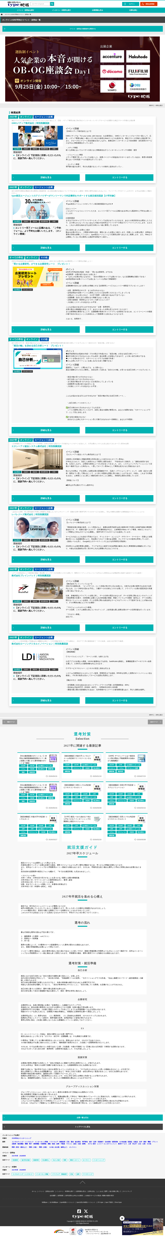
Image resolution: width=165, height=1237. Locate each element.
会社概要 (53, 1195)
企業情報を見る (97, 10)
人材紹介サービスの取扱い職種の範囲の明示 (99, 1195)
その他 (149, 1144)
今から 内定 (56, 1160)
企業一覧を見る (83, 1117)
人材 (129, 1144)
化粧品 (135, 1142)
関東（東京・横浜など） (20, 1147)
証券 (94, 1142)
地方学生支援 (26, 1160)
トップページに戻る (82, 1127)
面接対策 (36, 1160)
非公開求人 (45, 1160)
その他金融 (122, 1142)
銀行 (90, 1142)
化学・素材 (142, 1142)
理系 (65, 1160)
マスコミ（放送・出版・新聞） (76, 1144)
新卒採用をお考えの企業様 (74, 1195)
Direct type (118, 1202)
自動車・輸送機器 (17, 1144)
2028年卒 (22, 1156)
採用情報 (60, 1195)
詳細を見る (46, 177)
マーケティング (87, 1174)
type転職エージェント (67, 1202)
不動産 (63, 1144)
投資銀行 (101, 1142)
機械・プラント (153, 1142)
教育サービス (122, 1144)
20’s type (100, 1202)
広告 (68, 1142)
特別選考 (15, 1160)
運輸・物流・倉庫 (53, 1144)
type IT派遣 (109, 1202)
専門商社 (85, 1142)
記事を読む (133, 10)
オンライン (73, 1147)
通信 (72, 1142)
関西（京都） (43, 1147)
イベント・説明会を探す (25, 10)
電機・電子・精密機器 (32, 1144)
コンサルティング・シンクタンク (23, 1142)
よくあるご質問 (102, 1191)
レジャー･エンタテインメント (107, 1144)
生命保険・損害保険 (111, 1142)
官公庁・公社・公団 (138, 1144)
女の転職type (54, 1202)
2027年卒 (15, 1156)
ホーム (34, 1191)
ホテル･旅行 (92, 1144)
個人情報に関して (115, 1191)
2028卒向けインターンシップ (21, 1138)
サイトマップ (127, 1191)
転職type (45, 1202)
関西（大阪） (33, 1147)
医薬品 (130, 1142)
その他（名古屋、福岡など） (58, 1147)
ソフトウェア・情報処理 (57, 1142)
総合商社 (78, 1142)
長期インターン (74, 1160)
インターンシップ (98, 1160)
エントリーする (119, 177)
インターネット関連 (41, 1142)
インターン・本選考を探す (61, 10)
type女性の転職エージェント (86, 1202)
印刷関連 (43, 1144)
